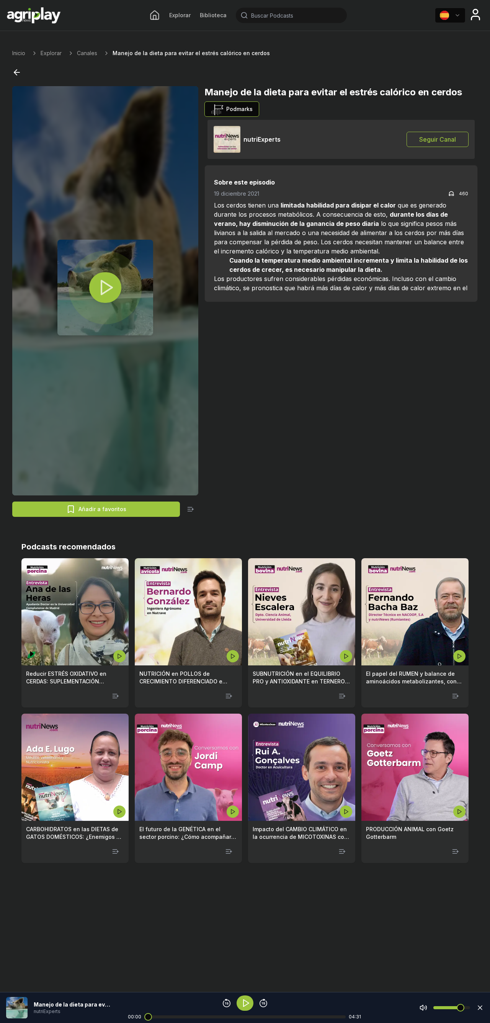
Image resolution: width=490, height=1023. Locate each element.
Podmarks (239, 109)
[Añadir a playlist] (190, 509)
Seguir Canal (437, 139)
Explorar (180, 15)
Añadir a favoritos (102, 509)
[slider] (148, 1017)
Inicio (18, 53)
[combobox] (450, 15)
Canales (87, 53)
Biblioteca (213, 15)
